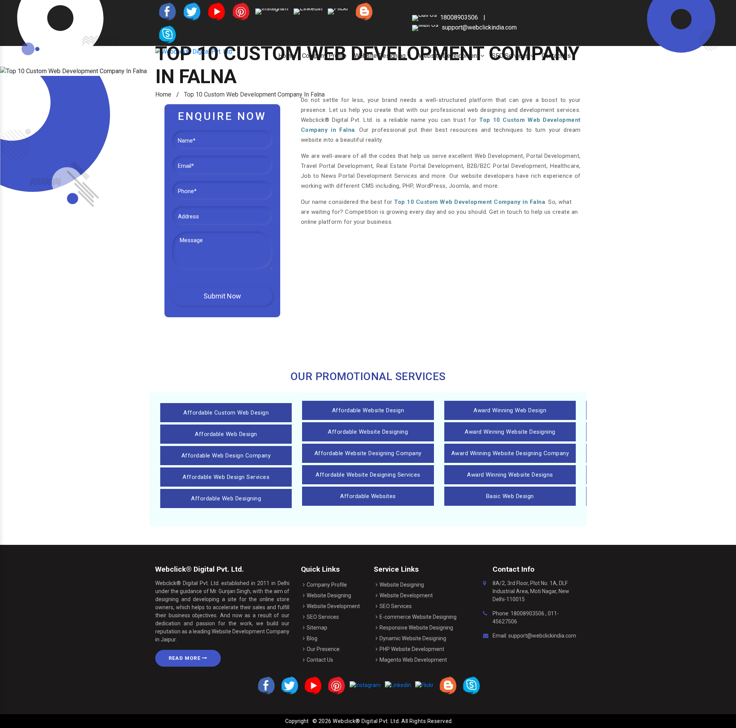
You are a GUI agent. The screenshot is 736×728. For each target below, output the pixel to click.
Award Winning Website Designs (510, 474)
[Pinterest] (240, 11)
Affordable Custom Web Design (226, 412)
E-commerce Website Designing (418, 617)
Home (163, 94)
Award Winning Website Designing (510, 431)
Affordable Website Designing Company (368, 453)
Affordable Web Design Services (225, 477)
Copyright (297, 721)
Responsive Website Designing (416, 628)
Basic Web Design (510, 496)
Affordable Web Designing (226, 498)
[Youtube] (215, 11)
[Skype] (166, 34)
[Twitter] (191, 11)
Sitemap (317, 628)
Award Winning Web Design (509, 410)
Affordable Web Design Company (226, 455)
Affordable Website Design (368, 410)
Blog (312, 638)
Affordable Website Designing (368, 431)
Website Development (333, 606)
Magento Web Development (413, 660)
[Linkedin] (308, 11)
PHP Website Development (412, 649)
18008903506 (527, 613)
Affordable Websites (368, 496)
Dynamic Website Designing (413, 638)
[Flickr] (338, 11)
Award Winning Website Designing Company (510, 453)
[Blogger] (363, 11)
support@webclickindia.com (479, 27)
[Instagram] (271, 11)
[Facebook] (166, 11)
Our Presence (323, 649)
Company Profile (327, 585)
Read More (185, 658)
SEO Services (323, 617)
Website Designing (329, 595)
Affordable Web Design (226, 434)
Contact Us (320, 660)
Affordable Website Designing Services (368, 474)
